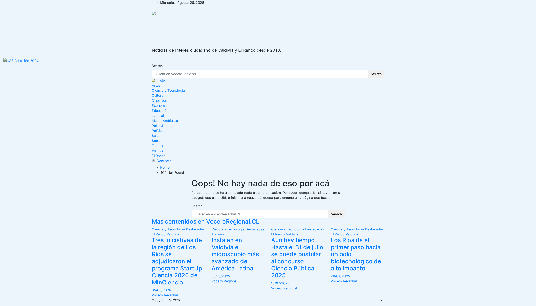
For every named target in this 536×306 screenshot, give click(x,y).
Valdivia (158, 151)
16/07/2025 (280, 283)
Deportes (159, 100)
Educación (160, 110)
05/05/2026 (161, 290)
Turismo (158, 146)
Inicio (160, 80)
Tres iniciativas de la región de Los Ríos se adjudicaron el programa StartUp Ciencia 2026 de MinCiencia (177, 261)
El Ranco (159, 156)
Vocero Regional (165, 295)
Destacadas (195, 229)
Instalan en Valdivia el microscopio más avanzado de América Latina (235, 254)
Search (157, 66)
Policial (157, 125)
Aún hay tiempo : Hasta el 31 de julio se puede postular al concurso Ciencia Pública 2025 (297, 258)
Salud (156, 136)
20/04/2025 (340, 276)
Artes (156, 85)
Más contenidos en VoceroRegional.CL (205, 221)
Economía (160, 105)
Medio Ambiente (165, 120)
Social (156, 141)
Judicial (158, 115)
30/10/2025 (220, 276)
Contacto (163, 161)
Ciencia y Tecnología (168, 90)
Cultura (157, 95)
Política (158, 131)
